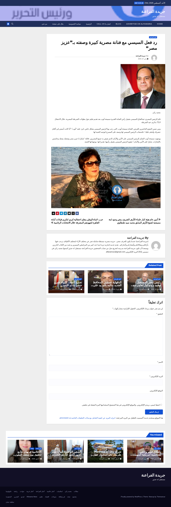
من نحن (44, 24)
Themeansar (161, 497)
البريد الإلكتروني (156, 376)
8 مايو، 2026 (115, 459)
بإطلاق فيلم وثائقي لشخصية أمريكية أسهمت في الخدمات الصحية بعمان (146, 454)
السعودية (9, 497)
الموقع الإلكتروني (156, 391)
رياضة (16, 491)
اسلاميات (60, 491)
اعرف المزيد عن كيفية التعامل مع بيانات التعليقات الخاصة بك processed (87, 418)
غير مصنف (38, 448)
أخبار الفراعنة (153, 37)
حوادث (22, 491)
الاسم (160, 362)
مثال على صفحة (58, 24)
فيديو (22, 497)
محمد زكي (68, 491)
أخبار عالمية (50, 491)
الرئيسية (89, 24)
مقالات (32, 448)
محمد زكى (105, 289)
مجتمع (75, 497)
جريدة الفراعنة (153, 11)
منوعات (53, 497)
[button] (12, 24)
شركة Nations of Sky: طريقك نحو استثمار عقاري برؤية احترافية (106, 454)
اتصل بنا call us (104, 24)
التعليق (159, 314)
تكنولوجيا (9, 491)
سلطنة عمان (157, 448)
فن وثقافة (62, 497)
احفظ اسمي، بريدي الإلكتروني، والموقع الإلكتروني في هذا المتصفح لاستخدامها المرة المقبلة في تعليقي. (121, 405)
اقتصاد (119, 448)
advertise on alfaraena (139, 24)
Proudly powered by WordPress (131, 497)
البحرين (16, 497)
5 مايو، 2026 (75, 459)
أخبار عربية (30, 491)
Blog (118, 24)
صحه (68, 497)
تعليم (41, 497)
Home (160, 24)
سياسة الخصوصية (75, 24)
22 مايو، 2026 (154, 459)
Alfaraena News (32, 497)
